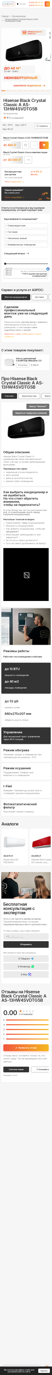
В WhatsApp (24, 966)
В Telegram (24, 958)
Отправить (26, 944)
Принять (44, 1371)
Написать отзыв (27, 1047)
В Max (24, 974)
